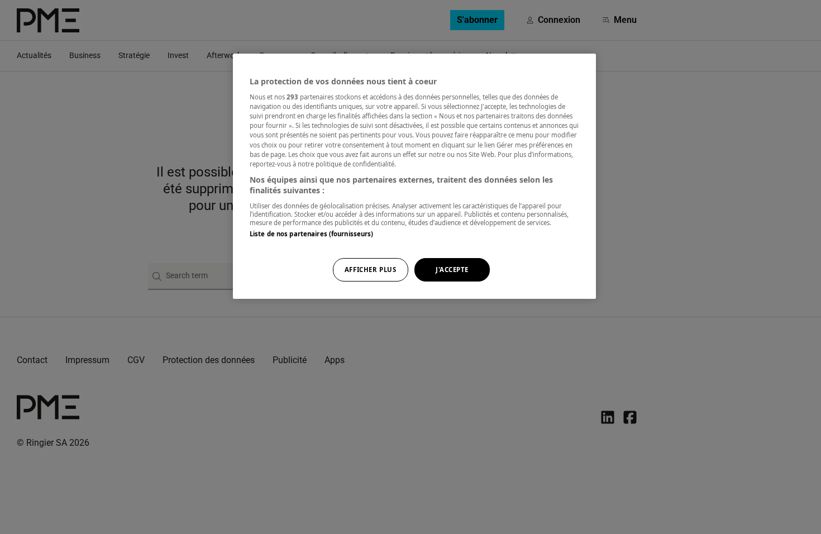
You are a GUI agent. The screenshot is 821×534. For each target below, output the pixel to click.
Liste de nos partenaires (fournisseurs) (311, 234)
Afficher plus (370, 269)
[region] (414, 176)
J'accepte (452, 269)
